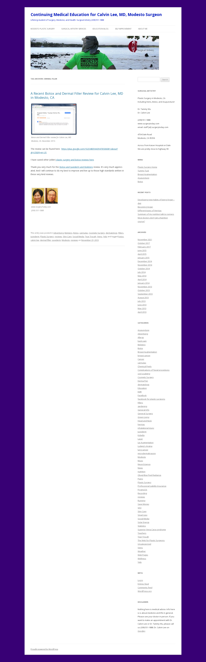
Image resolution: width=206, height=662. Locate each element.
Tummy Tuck (143, 170)
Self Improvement (123, 28)
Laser (140, 439)
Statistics (142, 526)
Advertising (58, 233)
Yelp (105, 236)
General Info (143, 410)
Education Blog (100, 28)
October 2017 (144, 243)
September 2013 (145, 294)
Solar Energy (143, 522)
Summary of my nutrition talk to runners (156, 214)
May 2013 (142, 308)
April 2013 (142, 312)
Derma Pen (143, 381)
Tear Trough (90, 236)
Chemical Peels (145, 366)
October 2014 (144, 268)
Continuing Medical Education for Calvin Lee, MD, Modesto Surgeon (96, 14)
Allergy (141, 337)
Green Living (143, 417)
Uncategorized (144, 544)
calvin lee (35, 240)
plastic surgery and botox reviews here (75, 159)
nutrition (141, 471)
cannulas (83, 233)
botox (121, 236)
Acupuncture (143, 178)
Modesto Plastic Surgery (43, 28)
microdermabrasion (147, 453)
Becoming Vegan (145, 207)
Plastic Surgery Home (147, 167)
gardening (142, 406)
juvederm (56, 240)
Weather (142, 551)
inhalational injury (146, 428)
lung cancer (143, 449)
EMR (140, 391)
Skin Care (67, 236)
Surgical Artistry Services (73, 28)
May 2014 (142, 275)
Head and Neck (145, 420)
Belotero (68, 233)
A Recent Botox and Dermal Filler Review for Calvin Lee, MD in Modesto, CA (77, 95)
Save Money (143, 504)
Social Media (78, 236)
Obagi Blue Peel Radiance (149, 475)
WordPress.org (144, 591)
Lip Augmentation (146, 442)
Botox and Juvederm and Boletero (76, 167)
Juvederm (35, 236)
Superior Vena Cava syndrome (152, 529)
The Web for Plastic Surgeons (151, 540)
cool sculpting (144, 373)
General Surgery (145, 413)
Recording (142, 493)
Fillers (121, 233)
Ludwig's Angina (145, 446)
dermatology (111, 233)
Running (141, 500)
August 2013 (143, 297)
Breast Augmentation (147, 174)
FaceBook (142, 395)
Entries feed (143, 584)
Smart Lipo (142, 515)
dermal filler (45, 240)
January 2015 (143, 257)
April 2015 (142, 254)
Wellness (142, 558)
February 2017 (144, 246)
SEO (139, 507)
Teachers (142, 533)
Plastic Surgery (47, 236)
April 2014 (142, 279)
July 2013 (142, 301)
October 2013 (144, 290)
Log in (140, 580)
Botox (76, 233)
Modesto (66, 240)
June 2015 (142, 250)
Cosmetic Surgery (97, 233)
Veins (99, 236)
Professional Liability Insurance (152, 486)
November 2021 (145, 239)
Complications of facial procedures (154, 370)
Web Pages (143, 555)
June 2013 (142, 304)
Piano (140, 478)
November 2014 (145, 265)
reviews (58, 236)
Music (140, 460)
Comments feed (145, 587)
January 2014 (143, 283)
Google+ (141, 631)
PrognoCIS (142, 489)
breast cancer (144, 355)
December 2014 (145, 261)
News (140, 468)
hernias (141, 424)
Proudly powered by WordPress (44, 649)
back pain (142, 341)
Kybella (141, 435)
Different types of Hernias (150, 210)
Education (142, 388)
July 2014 (142, 272)
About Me (142, 28)
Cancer (141, 359)
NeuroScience (144, 464)
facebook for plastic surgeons (151, 399)
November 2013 (145, 286)
